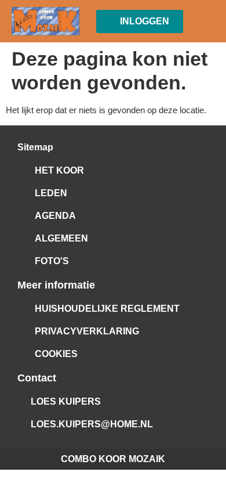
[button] (206, 21)
